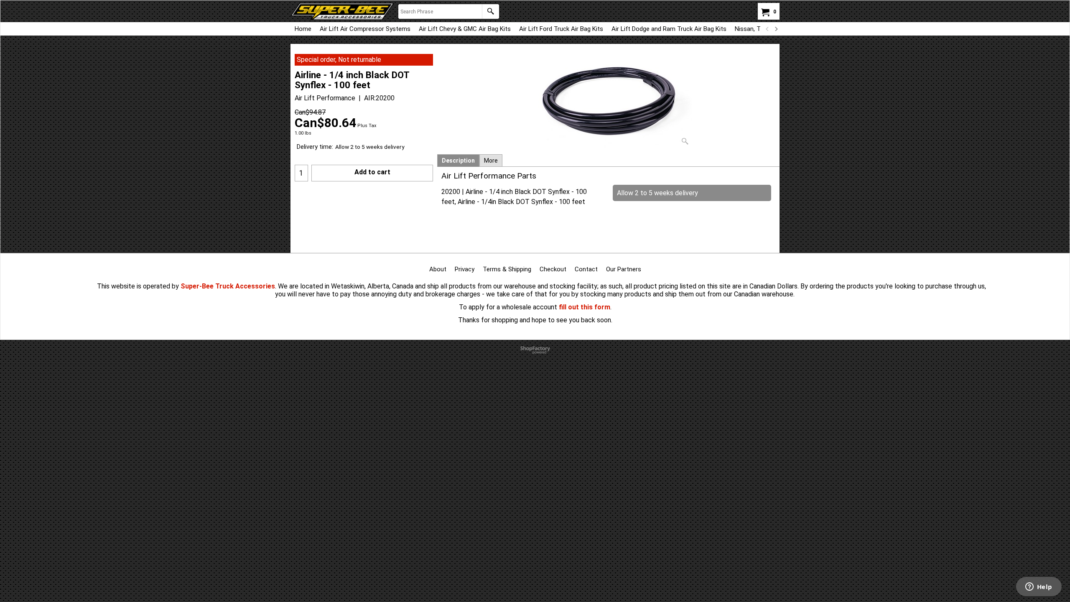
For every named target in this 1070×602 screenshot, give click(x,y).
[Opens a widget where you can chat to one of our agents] (1039, 587)
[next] (776, 29)
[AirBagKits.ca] (342, 11)
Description (458, 160)
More (491, 160)
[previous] (767, 29)
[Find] (490, 11)
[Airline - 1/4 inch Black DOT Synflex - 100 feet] (608, 101)
